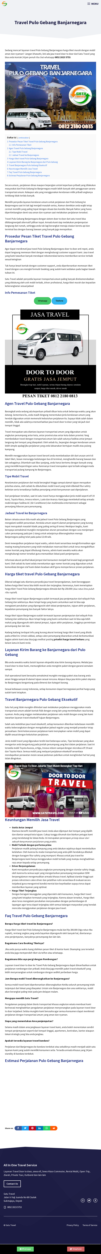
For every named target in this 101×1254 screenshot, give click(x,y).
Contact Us (12, 1183)
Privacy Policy (73, 1225)
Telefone (59, 301)
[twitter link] (89, 1200)
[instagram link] (83, 1200)
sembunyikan (23, 138)
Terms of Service (90, 1225)
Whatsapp (42, 301)
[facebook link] (95, 1200)
